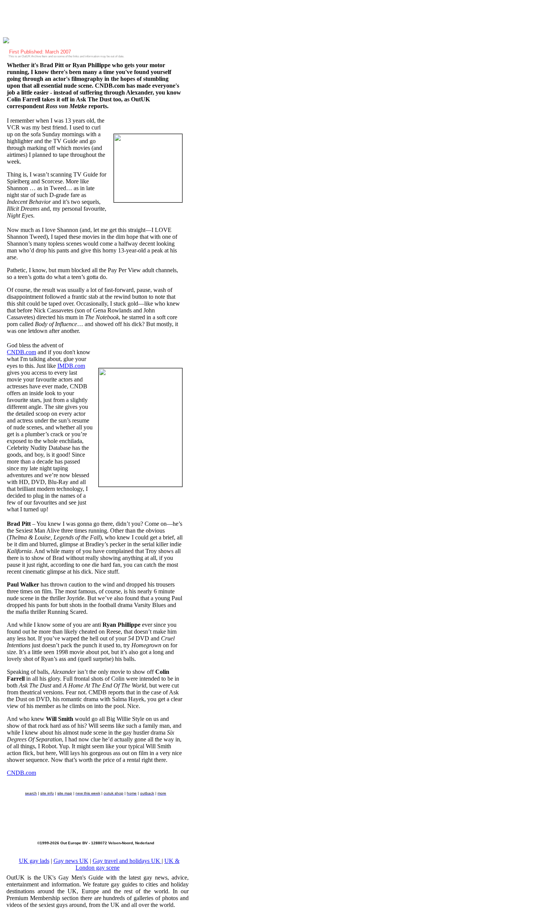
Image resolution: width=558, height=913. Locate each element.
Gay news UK (71, 861)
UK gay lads (34, 861)
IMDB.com (71, 366)
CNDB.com (21, 352)
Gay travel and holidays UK (127, 861)
